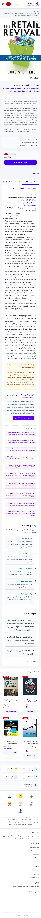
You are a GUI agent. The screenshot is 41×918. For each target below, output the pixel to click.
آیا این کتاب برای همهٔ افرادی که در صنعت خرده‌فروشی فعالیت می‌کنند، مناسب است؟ (20, 640)
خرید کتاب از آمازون (34, 847)
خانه (38, 11)
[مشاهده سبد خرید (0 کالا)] (3, 4)
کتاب (33, 11)
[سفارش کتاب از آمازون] (8, 4)
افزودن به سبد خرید (20, 162)
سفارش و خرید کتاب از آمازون (23, 418)
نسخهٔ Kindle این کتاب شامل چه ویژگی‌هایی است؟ (20, 652)
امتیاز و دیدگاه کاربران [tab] (11, 182)
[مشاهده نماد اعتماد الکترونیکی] (31, 804)
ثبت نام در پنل (35, 870)
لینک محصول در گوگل (29, 205)
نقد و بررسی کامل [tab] (30, 182)
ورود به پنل (36, 874)
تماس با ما (36, 861)
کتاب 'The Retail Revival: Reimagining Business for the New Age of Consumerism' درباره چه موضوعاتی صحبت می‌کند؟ (20, 625)
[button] (37, 21)
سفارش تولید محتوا (34, 851)
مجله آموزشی (36, 854)
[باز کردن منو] (19, 4)
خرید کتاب (30, 711)
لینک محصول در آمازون (29, 202)
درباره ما (37, 858)
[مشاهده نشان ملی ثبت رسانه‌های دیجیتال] (20, 804)
